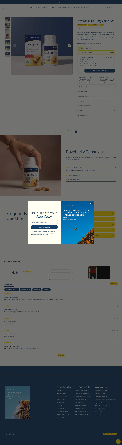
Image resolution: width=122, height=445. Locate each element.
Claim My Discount (44, 227)
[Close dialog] (92, 203)
